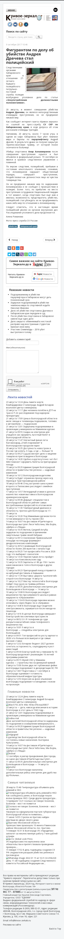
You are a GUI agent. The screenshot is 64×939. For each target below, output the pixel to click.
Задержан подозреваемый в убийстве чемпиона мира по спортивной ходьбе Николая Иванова (30, 305)
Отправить (13, 389)
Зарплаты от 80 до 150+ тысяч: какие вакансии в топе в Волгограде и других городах (30, 565)
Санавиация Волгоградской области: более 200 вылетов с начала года (28, 547)
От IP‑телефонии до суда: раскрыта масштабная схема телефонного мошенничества (28, 622)
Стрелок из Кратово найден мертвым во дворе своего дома (31, 822)
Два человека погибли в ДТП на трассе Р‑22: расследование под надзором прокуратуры (31, 413)
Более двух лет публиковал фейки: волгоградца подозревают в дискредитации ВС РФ (32, 666)
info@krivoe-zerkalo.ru (20, 920)
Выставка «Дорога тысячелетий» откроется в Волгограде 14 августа (31, 577)
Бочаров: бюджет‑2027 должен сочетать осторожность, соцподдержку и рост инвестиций (30, 646)
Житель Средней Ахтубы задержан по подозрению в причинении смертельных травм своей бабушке (27, 532)
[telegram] (34, 254)
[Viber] (22, 254)
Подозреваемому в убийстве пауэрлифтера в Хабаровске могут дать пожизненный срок (31, 297)
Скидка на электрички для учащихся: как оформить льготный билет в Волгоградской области (28, 435)
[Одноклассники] (13, 248)
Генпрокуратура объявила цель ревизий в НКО (31, 793)
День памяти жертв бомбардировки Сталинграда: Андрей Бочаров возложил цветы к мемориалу (30, 405)
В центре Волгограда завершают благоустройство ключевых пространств (31, 615)
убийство (13, 226)
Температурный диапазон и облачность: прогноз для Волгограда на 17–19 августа (28, 510)
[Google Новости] (43, 278)
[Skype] (30, 254)
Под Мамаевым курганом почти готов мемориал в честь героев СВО (31, 517)
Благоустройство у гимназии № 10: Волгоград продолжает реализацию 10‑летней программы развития (31, 654)
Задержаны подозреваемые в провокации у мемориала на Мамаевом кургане (30, 428)
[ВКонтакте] (9, 248)
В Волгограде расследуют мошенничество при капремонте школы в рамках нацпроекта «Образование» (31, 595)
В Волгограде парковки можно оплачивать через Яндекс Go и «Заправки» (30, 601)
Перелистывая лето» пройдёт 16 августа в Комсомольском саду (30, 558)
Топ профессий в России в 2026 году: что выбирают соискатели (30, 553)
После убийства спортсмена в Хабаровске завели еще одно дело (32, 317)
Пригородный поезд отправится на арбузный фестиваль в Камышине (31, 571)
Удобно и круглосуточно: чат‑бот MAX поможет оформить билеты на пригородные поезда (32, 462)
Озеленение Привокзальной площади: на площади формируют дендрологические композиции (29, 540)
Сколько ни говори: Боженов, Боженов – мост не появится (31, 807)
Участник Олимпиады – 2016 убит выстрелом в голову (28, 331)
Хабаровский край (28, 226)
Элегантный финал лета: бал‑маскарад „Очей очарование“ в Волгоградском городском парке (27, 443)
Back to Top (55, 928)
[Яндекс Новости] (43, 274)
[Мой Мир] (17, 248)
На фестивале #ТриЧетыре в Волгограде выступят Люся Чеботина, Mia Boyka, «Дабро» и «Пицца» (31, 524)
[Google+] (22, 248)
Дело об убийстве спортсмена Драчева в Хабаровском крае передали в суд (32, 312)
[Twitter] (9, 254)
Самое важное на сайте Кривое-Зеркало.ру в (32, 262)
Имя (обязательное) (15, 347)
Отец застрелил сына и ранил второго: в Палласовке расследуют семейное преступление (29, 486)
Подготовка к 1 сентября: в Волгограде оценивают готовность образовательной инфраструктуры (28, 673)
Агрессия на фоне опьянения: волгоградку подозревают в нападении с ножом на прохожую (30, 681)
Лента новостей (20, 397)
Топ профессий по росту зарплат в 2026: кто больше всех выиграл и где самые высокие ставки (32, 638)
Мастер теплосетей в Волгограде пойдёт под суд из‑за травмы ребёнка (32, 582)
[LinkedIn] (13, 254)
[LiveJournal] (17, 254)
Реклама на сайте (12, 924)
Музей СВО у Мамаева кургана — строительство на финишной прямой (30, 661)
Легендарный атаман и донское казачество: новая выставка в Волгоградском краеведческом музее (30, 494)
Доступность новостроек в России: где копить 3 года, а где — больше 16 (29, 449)
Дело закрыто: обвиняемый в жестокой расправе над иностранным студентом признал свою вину (31, 324)
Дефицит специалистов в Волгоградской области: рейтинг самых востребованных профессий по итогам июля (29, 502)
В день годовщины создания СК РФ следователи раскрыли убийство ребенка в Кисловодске (31, 856)
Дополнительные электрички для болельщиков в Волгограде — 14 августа (31, 588)
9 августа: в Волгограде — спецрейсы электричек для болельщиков (27, 630)
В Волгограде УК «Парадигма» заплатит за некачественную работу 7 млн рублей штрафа (31, 838)
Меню (11, 10)
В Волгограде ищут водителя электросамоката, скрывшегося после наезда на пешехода (31, 608)
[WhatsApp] (26, 254)
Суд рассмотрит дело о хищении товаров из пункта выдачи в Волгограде (31, 455)
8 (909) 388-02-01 (31, 908)
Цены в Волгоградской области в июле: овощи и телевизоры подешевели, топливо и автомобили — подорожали (31, 421)
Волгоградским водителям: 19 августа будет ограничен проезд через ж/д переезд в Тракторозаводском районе (29, 478)
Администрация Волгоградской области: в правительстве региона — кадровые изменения (30, 470)
